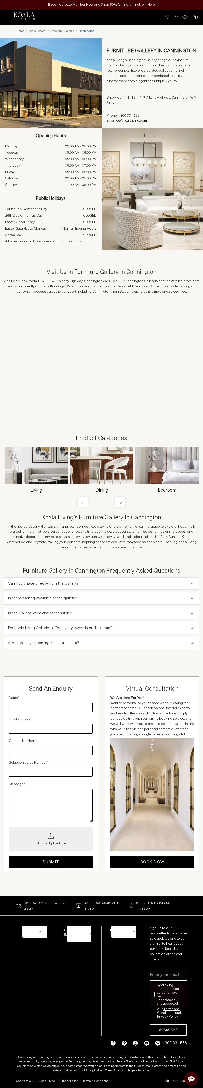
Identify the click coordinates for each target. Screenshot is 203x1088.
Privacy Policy (68, 1081)
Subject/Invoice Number (28, 763)
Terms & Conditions (95, 1081)
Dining (102, 490)
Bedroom (167, 490)
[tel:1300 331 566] (140, 116)
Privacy (163, 1017)
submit (51, 862)
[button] (168, 17)
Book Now (152, 862)
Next (120, 502)
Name (14, 698)
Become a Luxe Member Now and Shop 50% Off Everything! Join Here (101, 5)
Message (17, 784)
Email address (20, 719)
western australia (62, 31)
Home (20, 31)
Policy (173, 1017)
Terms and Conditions (168, 1011)
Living (36, 490)
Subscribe (168, 1030)
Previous (83, 502)
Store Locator (37, 31)
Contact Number (22, 741)
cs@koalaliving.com (131, 121)
